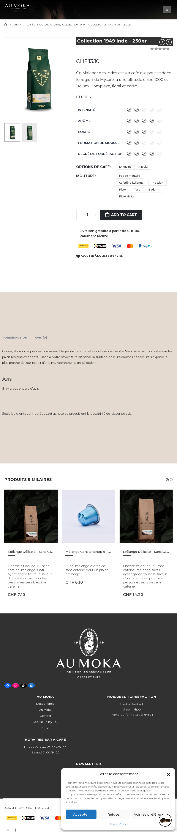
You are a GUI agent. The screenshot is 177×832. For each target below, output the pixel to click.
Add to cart (124, 215)
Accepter (81, 814)
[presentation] (9, 79)
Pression (157, 182)
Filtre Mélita (126, 196)
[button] (168, 774)
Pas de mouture (130, 175)
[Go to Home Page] (5, 24)
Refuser (114, 814)
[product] (31, 516)
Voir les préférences (151, 814)
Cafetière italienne (131, 182)
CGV (45, 728)
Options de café (93, 167)
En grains (125, 166)
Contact (45, 715)
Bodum (153, 189)
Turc (137, 189)
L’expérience (45, 703)
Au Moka (45, 709)
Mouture (85, 176)
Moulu (143, 166)
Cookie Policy (118, 824)
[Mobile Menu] (167, 9)
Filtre (122, 189)
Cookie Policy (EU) (45, 721)
